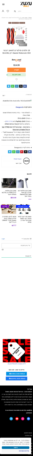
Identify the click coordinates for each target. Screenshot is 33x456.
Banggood (19, 107)
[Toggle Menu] (3, 4)
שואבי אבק (24, 17)
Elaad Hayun (17, 159)
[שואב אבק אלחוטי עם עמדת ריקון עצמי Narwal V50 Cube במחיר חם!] (24, 179)
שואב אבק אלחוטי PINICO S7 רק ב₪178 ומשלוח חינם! (9, 192)
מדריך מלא (9, 121)
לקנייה (16, 70)
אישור (16, 447)
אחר (10, 22)
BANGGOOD (15, 22)
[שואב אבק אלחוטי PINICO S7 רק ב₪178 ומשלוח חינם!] (9, 179)
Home (30, 17)
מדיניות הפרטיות (24, 451)
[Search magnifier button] (15, 11)
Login (3, 239)
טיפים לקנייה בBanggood (22, 147)
